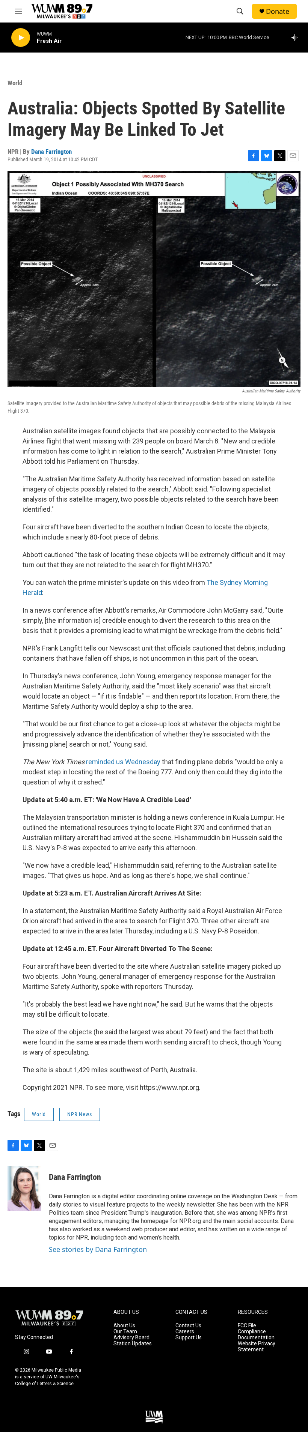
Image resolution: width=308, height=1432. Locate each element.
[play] (21, 37)
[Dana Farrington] (24, 1188)
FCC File (247, 1325)
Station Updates (132, 1343)
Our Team (125, 1331)
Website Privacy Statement (256, 1346)
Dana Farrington (51, 151)
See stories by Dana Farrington (98, 1249)
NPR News (79, 1114)
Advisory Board (131, 1337)
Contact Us (188, 1325)
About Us (124, 1325)
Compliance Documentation (256, 1334)
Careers (184, 1331)
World (15, 83)
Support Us (188, 1337)
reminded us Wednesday (123, 762)
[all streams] (297, 38)
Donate (277, 11)
